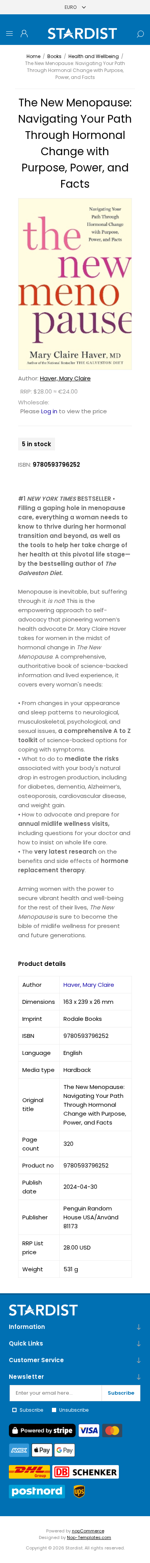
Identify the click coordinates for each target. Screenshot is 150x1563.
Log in (49, 411)
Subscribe (121, 1393)
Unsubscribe (73, 1410)
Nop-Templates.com (89, 1537)
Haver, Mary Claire (65, 378)
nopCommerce (88, 1531)
